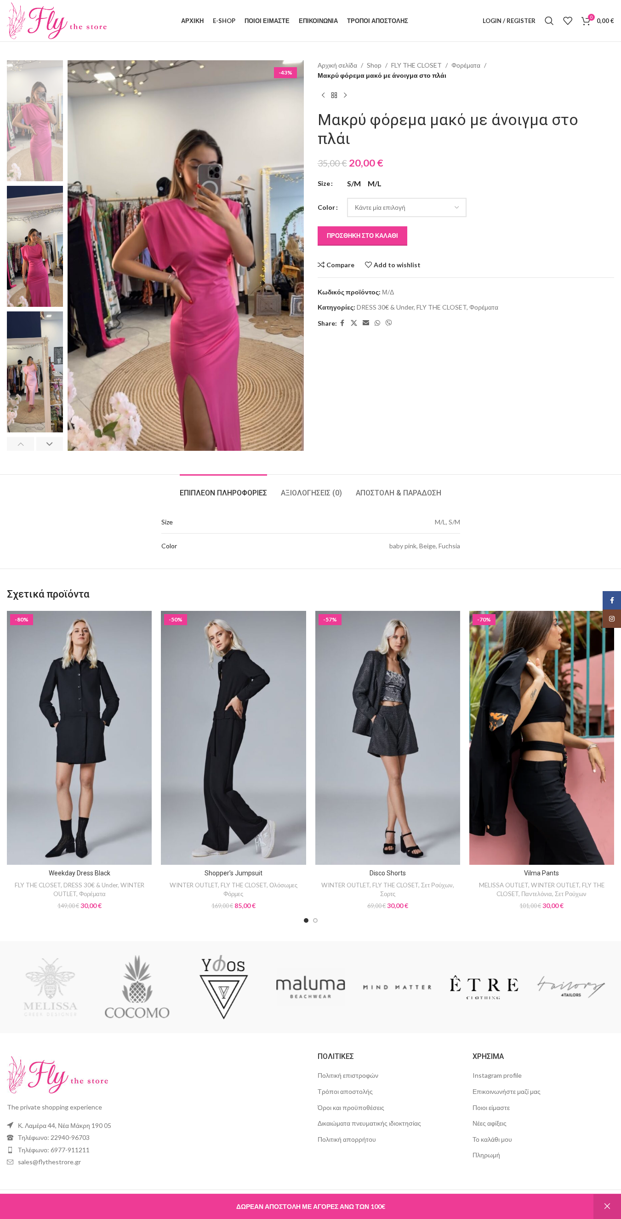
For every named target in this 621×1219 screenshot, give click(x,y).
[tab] (223, 488)
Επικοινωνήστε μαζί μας (507, 1091)
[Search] (549, 21)
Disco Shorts (388, 873)
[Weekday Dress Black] (79, 738)
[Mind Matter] (407, 987)
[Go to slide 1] (306, 920)
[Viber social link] (389, 323)
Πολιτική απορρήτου (347, 1139)
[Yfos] (233, 987)
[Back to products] (334, 95)
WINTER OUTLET (194, 885)
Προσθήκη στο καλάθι (362, 235)
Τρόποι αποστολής (345, 1091)
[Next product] (345, 95)
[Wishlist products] (567, 21)
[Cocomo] (146, 987)
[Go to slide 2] (315, 920)
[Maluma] (320, 987)
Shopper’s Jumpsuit (233, 873)
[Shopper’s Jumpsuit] (233, 738)
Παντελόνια (536, 893)
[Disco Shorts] (387, 738)
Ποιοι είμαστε (491, 1107)
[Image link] (57, 1074)
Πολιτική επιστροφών (348, 1075)
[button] (20, 444)
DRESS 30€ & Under (385, 307)
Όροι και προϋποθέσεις (351, 1107)
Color (326, 207)
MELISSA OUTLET (503, 885)
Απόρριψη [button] (607, 1206)
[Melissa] (60, 987)
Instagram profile (497, 1075)
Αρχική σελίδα (337, 65)
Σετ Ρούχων (437, 885)
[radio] (354, 183)
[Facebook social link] (342, 323)
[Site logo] (57, 20)
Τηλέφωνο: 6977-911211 (54, 1150)
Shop (374, 65)
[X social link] (354, 323)
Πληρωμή (486, 1155)
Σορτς (387, 893)
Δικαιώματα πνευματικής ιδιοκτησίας (369, 1123)
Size (324, 183)
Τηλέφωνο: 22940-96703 (54, 1137)
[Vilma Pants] (541, 738)
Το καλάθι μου (492, 1139)
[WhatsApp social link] (377, 323)
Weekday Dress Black (79, 873)
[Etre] (493, 987)
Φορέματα (465, 65)
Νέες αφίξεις (490, 1123)
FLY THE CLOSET (416, 65)
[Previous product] (323, 95)
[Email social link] (366, 323)
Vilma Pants (541, 873)
